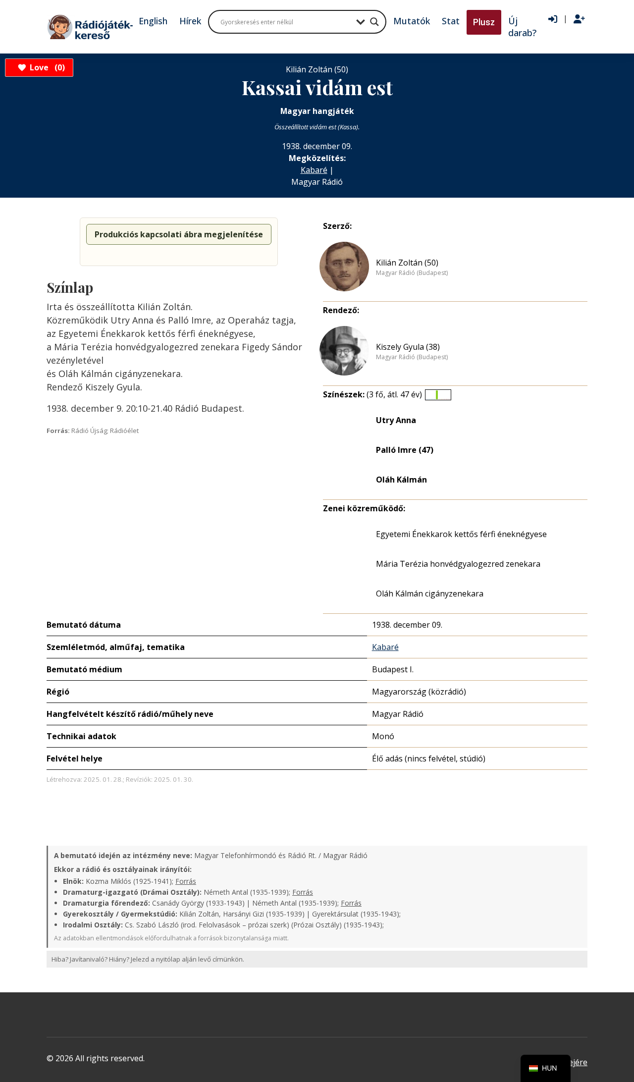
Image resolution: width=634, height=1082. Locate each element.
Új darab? (522, 27)
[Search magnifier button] (374, 22)
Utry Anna (396, 420)
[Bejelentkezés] (552, 19)
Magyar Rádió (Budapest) (412, 273)
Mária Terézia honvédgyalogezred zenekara (458, 563)
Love (46, 67)
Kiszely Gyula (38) (408, 346)
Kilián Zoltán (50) (407, 262)
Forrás (185, 881)
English (153, 21)
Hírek (190, 21)
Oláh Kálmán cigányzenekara (429, 593)
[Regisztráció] (579, 19)
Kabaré (314, 169)
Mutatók (411, 21)
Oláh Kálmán (401, 479)
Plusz (484, 22)
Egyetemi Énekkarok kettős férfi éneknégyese (461, 534)
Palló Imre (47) (404, 449)
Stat (451, 21)
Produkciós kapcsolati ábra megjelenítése (179, 234)
